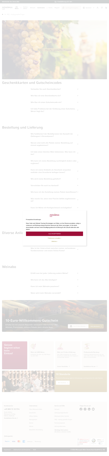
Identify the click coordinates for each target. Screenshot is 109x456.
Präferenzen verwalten (54, 238)
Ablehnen (54, 241)
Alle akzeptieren (54, 233)
